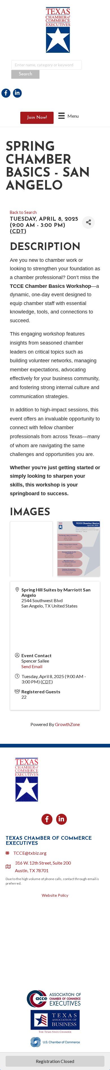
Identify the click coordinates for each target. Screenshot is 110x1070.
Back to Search (23, 212)
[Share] (88, 222)
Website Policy (55, 895)
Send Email (31, 666)
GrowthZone (67, 724)
